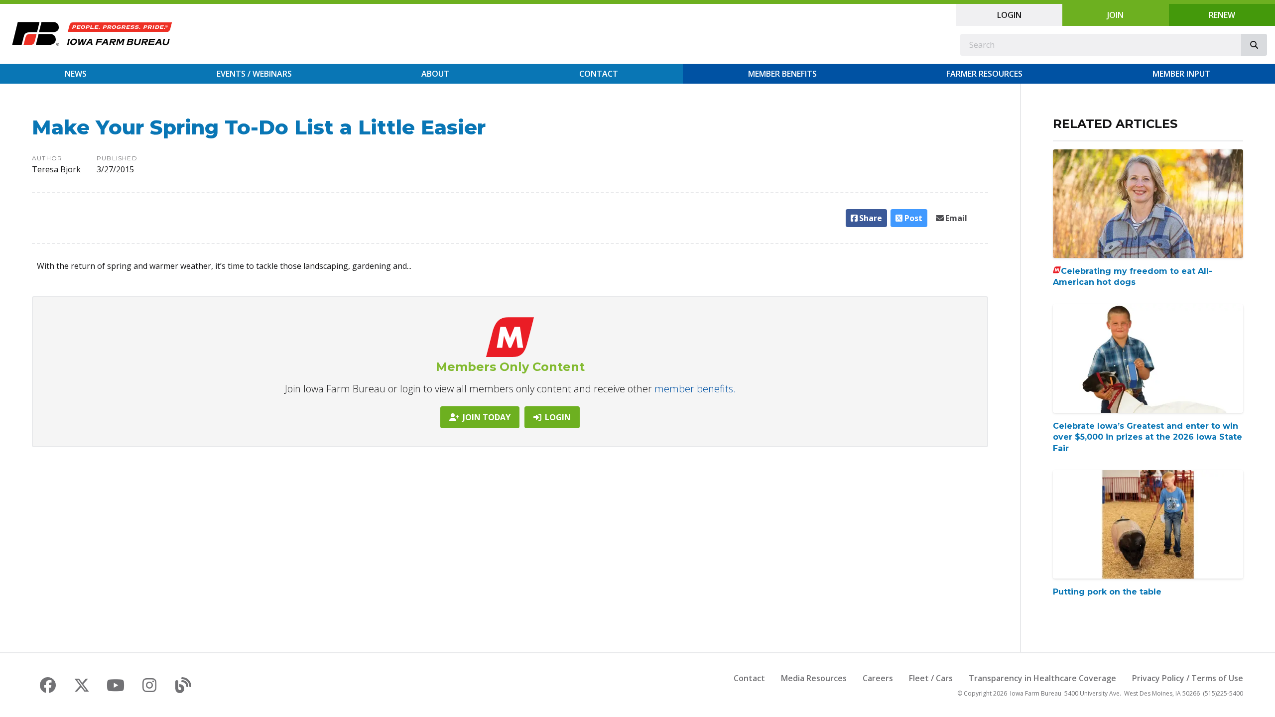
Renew (1222, 14)
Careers (878, 678)
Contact (598, 73)
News (76, 73)
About (435, 73)
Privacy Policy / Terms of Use (1187, 678)
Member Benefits (782, 73)
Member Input (1181, 73)
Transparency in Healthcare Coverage (1042, 678)
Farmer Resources (984, 73)
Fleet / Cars (931, 678)
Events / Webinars (254, 73)
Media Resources (814, 678)
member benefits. (695, 388)
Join (1115, 14)
